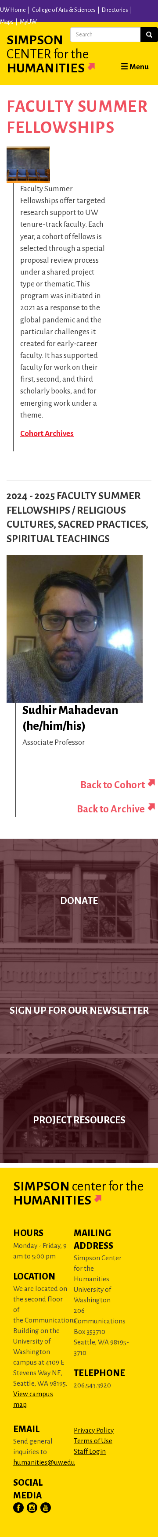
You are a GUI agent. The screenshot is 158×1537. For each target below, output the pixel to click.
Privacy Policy (94, 1430)
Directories (115, 10)
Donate (79, 901)
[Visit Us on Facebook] (19, 1508)
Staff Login (90, 1451)
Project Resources (79, 1120)
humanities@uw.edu (44, 1462)
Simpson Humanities (48, 54)
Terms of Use (93, 1440)
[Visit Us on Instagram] (32, 1508)
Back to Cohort (112, 784)
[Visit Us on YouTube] (46, 1508)
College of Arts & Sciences (64, 10)
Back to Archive (111, 809)
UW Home (13, 10)
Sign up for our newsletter (79, 1010)
